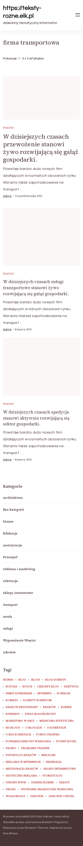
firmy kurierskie (19, 693)
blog (22, 679)
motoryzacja (12, 545)
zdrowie (9, 652)
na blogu (13, 727)
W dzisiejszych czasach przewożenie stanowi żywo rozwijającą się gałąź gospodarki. (40, 148)
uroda (7, 616)
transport (10, 604)
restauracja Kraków (22, 768)
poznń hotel (66, 741)
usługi (8, 127)
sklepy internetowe (18, 592)
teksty (64, 782)
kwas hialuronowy (40, 714)
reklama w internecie (23, 762)
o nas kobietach (18, 734)
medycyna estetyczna (56, 720)
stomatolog (52, 775)
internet (44, 693)
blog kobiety (55, 679)
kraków (49, 707)
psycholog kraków (21, 755)
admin (7, 196)
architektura (13, 497)
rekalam (48, 755)
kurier (66, 707)
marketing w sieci (20, 720)
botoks (11, 686)
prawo (11, 748)
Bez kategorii (13, 509)
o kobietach (56, 727)
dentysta (71, 686)
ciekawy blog (48, 686)
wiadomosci (15, 796)
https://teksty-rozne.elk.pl (22, 12)
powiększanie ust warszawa (28, 741)
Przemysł (10, 557)
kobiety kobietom (37, 700)
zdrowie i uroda (61, 796)
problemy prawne (35, 748)
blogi (35, 679)
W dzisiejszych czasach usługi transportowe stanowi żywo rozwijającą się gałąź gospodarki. (36, 288)
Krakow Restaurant (22, 707)
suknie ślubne (42, 782)
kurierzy (13, 714)
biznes (8, 521)
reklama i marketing (19, 569)
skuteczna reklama (21, 775)
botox (27, 686)
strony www (16, 782)
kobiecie (63, 693)
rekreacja (10, 581)
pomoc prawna (48, 734)
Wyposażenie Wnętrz (19, 640)
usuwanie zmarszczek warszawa (47, 789)
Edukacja (10, 533)
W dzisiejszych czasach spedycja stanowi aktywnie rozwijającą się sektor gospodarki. (36, 418)
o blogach (33, 727)
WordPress (10, 833)
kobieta (12, 700)
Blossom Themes (36, 827)
